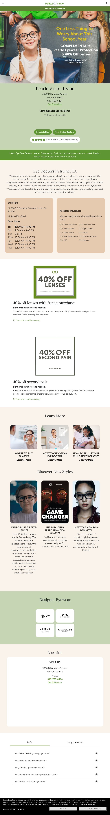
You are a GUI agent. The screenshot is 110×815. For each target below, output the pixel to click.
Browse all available (56, 115)
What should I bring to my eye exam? (32, 753)
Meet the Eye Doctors (64, 132)
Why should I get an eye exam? (30, 767)
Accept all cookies (93, 808)
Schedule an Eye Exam (55, 9)
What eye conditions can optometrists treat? (36, 774)
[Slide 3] (60, 639)
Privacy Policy (25, 804)
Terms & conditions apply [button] (28, 320)
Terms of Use (40, 804)
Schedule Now (43, 132)
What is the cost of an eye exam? (30, 781)
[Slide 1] (50, 639)
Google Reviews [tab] (75, 742)
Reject (63, 808)
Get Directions (55, 104)
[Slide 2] (55, 639)
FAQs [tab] (29, 742)
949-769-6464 (55, 101)
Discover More (24, 460)
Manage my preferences (13, 809)
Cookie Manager (88, 804)
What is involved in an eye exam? (31, 760)
